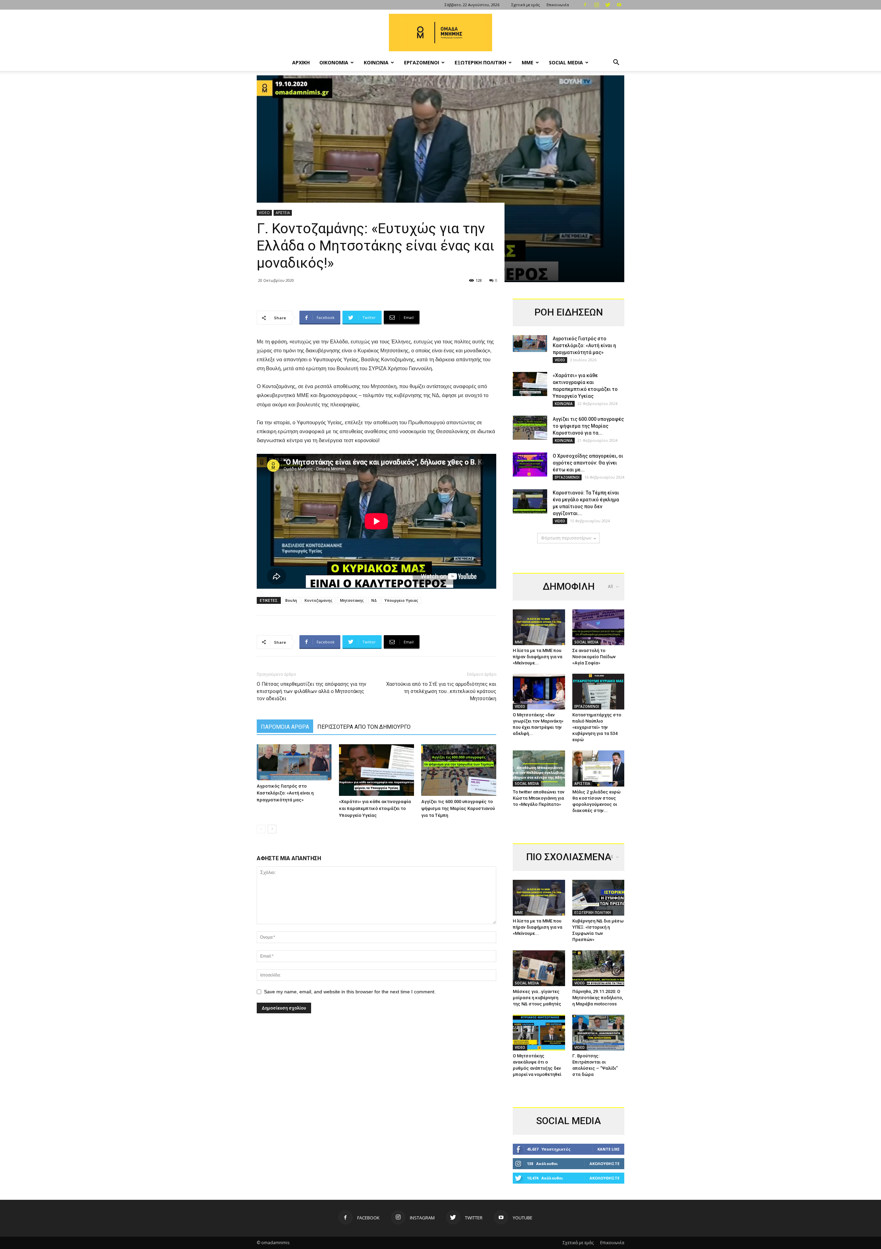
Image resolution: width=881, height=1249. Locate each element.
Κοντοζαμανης (318, 600)
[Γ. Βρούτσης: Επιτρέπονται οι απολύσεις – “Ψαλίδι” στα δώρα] (598, 1032)
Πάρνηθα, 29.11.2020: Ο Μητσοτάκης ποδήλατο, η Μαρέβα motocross (597, 997)
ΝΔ (374, 600)
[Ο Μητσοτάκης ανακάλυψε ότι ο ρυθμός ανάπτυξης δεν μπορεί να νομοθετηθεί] (539, 1032)
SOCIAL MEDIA (566, 62)
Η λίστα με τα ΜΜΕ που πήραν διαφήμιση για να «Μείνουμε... (537, 656)
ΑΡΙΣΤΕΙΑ (283, 212)
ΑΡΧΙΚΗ (301, 62)
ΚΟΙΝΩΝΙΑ (376, 62)
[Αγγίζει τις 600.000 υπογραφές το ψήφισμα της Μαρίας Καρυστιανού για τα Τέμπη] (458, 770)
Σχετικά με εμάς (525, 4)
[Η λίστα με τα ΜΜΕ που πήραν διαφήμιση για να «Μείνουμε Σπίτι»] (539, 627)
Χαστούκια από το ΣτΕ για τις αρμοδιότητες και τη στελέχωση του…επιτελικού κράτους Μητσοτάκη (441, 691)
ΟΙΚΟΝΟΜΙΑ (333, 62)
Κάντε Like (608, 1149)
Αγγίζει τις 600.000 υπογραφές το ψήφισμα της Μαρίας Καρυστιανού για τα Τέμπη (458, 808)
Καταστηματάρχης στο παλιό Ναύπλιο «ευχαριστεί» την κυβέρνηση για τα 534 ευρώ (596, 727)
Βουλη (291, 600)
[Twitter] (608, 5)
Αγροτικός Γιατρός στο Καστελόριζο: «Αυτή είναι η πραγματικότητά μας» (285, 792)
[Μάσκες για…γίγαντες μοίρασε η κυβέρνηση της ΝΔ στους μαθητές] (539, 968)
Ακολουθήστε (604, 1163)
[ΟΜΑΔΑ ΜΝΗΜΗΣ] (440, 32)
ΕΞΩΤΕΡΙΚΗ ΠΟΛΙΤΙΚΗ (480, 62)
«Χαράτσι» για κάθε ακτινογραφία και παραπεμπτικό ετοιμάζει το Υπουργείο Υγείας (375, 808)
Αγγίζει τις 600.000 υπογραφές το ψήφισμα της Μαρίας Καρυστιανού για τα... (588, 426)
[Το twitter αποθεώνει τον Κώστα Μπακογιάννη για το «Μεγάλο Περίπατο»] (539, 768)
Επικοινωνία (557, 4)
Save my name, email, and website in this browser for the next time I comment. (350, 991)
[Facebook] (585, 5)
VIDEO (264, 212)
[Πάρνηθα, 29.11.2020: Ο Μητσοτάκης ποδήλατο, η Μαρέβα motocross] (598, 968)
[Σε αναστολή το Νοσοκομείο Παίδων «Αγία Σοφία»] (598, 627)
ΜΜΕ (527, 62)
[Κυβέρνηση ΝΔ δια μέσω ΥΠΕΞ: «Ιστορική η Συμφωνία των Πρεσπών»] (598, 898)
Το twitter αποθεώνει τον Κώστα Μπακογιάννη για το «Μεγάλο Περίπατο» (538, 798)
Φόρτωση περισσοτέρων (566, 538)
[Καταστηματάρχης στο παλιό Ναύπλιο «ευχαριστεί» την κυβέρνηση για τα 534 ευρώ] (598, 691)
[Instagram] (596, 5)
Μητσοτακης (352, 600)
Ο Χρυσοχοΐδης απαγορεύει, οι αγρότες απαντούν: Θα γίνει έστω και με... (588, 462)
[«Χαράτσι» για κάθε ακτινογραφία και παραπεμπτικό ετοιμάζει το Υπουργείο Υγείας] (376, 770)
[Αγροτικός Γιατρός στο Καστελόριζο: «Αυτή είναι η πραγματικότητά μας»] (294, 762)
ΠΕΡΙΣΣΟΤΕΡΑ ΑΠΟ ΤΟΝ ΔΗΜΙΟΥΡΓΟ (364, 727)
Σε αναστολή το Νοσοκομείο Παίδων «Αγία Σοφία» (594, 656)
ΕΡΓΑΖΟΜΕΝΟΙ (421, 62)
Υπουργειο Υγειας (401, 600)
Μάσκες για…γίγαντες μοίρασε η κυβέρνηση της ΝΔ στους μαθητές (537, 997)
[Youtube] (619, 5)
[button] (616, 63)
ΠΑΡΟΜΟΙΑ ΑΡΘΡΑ (285, 727)
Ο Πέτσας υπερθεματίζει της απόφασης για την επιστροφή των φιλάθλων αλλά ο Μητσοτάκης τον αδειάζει (311, 691)
